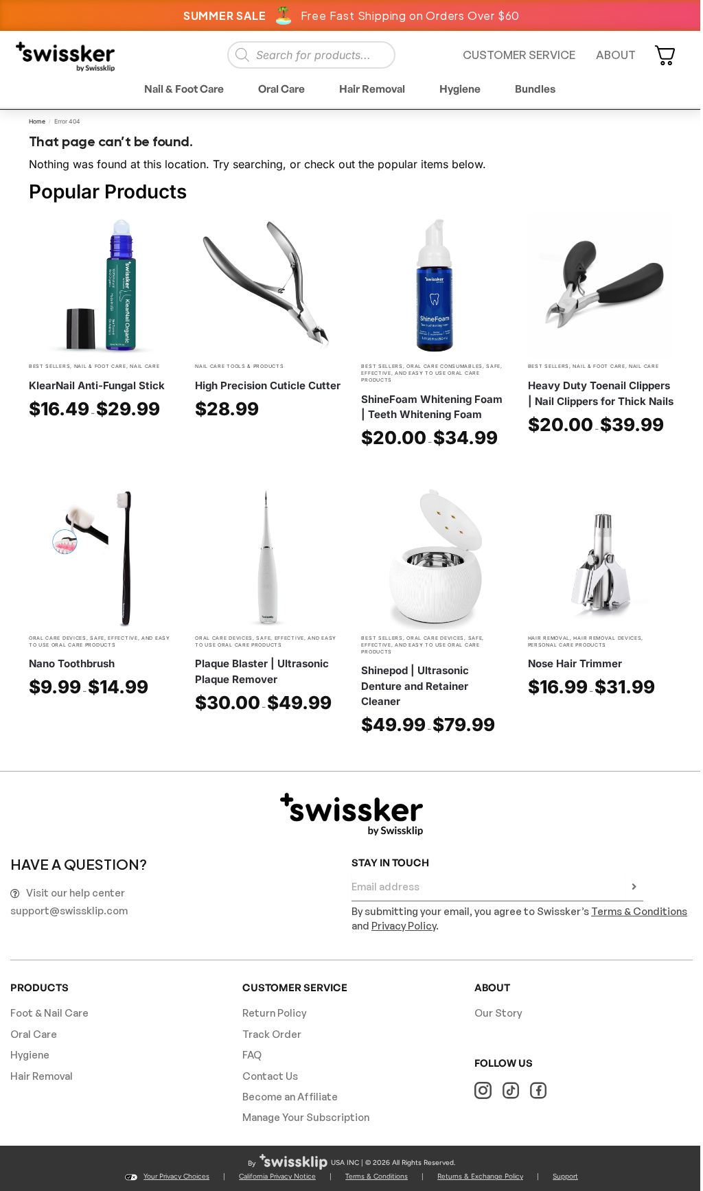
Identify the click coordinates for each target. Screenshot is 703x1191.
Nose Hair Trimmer (575, 663)
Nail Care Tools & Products (239, 366)
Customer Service (519, 54)
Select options (102, 441)
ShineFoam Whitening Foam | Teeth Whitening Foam (432, 407)
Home (37, 121)
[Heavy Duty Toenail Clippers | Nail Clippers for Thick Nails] (600, 285)
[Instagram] (483, 1090)
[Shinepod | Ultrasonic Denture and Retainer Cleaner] (434, 556)
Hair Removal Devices (607, 638)
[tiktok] (510, 1090)
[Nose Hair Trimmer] (600, 556)
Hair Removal (549, 638)
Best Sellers (49, 366)
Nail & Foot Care (100, 366)
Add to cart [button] (267, 441)
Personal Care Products (567, 645)
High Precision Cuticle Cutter (268, 385)
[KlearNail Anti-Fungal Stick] (101, 285)
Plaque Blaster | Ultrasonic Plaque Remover (262, 671)
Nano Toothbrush (72, 663)
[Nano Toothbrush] (101, 556)
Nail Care (144, 366)
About (616, 54)
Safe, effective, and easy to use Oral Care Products (431, 373)
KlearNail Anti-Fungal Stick (97, 385)
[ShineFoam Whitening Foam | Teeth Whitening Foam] (434, 285)
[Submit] (634, 887)
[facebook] (537, 1090)
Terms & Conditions (639, 911)
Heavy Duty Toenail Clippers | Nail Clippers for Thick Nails (600, 393)
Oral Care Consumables (444, 366)
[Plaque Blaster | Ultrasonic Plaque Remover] (268, 556)
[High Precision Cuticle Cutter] (268, 285)
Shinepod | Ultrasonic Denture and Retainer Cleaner (415, 686)
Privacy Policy (403, 925)
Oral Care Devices (58, 638)
